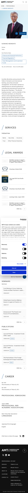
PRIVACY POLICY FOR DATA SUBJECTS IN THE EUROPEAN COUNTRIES (18, 472)
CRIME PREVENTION (15, 480)
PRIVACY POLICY (15, 467)
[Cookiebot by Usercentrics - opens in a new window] (20, 220)
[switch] (24, 249)
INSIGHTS (4, 467)
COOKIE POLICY (14, 477)
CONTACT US (5, 477)
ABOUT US (4, 471)
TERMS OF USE (14, 464)
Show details (20, 263)
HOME (2, 6)
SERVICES (4, 464)
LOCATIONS (5, 474)
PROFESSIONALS (10, 6)
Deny (14, 272)
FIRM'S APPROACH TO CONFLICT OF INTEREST (16, 484)
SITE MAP (13, 461)
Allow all (14, 268)
